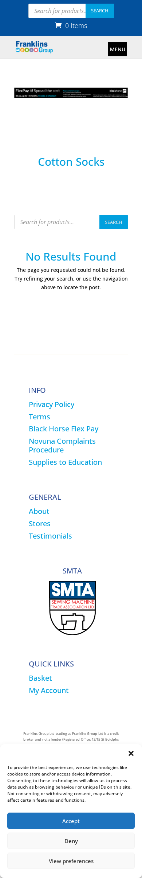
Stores (40, 523)
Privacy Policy (51, 404)
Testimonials (50, 536)
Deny (71, 841)
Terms (39, 417)
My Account (49, 690)
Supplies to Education (65, 462)
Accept (71, 821)
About (39, 511)
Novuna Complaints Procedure (62, 445)
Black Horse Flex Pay (63, 429)
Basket (40, 678)
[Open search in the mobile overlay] (71, 11)
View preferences (71, 861)
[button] (131, 753)
